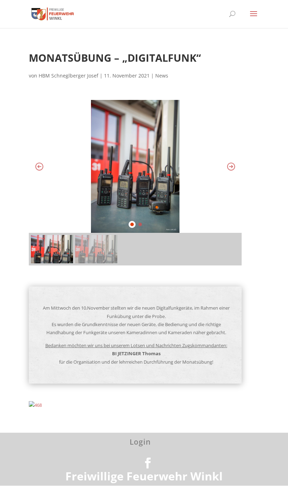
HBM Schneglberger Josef (68, 75)
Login (140, 442)
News (161, 75)
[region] (135, 182)
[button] (39, 166)
